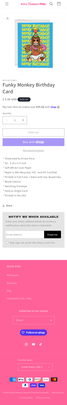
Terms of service (43, 397)
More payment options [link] (33, 150)
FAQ (9, 290)
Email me (52, 234)
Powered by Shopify (40, 392)
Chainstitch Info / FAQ (19, 298)
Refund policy (58, 392)
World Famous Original (20, 392)
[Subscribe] (50, 320)
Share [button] (9, 205)
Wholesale (12, 275)
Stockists (12, 283)
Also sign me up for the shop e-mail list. (32, 242)
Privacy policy (26, 397)
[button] (7, 4)
